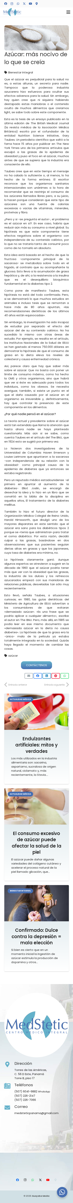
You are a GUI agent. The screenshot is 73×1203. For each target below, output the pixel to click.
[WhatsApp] (18, 4)
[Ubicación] (36, 4)
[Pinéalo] (55, 676)
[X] (24, 4)
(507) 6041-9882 (25, 1091)
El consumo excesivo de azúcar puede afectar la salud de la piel (36, 842)
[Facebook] (5, 4)
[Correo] (9, 1108)
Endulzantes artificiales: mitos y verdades (36, 745)
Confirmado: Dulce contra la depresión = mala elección (36, 936)
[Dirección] (9, 1065)
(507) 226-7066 (25, 1100)
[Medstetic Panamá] (12, 12)
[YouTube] (30, 4)
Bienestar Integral (20, 72)
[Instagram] (12, 4)
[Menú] (68, 12)
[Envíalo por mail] (29, 676)
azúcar (13, 656)
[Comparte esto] (38, 676)
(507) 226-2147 (24, 1096)
